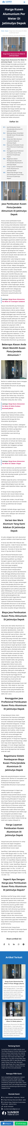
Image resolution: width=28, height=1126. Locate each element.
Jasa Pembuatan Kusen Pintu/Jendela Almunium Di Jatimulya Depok (14, 129)
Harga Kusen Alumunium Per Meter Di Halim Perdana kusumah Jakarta (13, 406)
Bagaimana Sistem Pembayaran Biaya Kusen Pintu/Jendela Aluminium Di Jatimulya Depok (15, 161)
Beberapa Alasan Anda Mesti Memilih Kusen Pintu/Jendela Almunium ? (15, 135)
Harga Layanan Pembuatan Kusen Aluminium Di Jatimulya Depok (15, 168)
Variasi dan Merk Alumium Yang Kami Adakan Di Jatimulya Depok (14, 141)
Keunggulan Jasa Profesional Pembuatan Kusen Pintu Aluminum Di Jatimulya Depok (15, 154)
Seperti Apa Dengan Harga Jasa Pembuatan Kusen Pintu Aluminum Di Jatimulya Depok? (15, 175)
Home (2, 31)
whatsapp (22, 1123)
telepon (7, 1123)
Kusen (6, 31)
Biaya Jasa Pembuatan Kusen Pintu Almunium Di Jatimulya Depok (15, 147)
